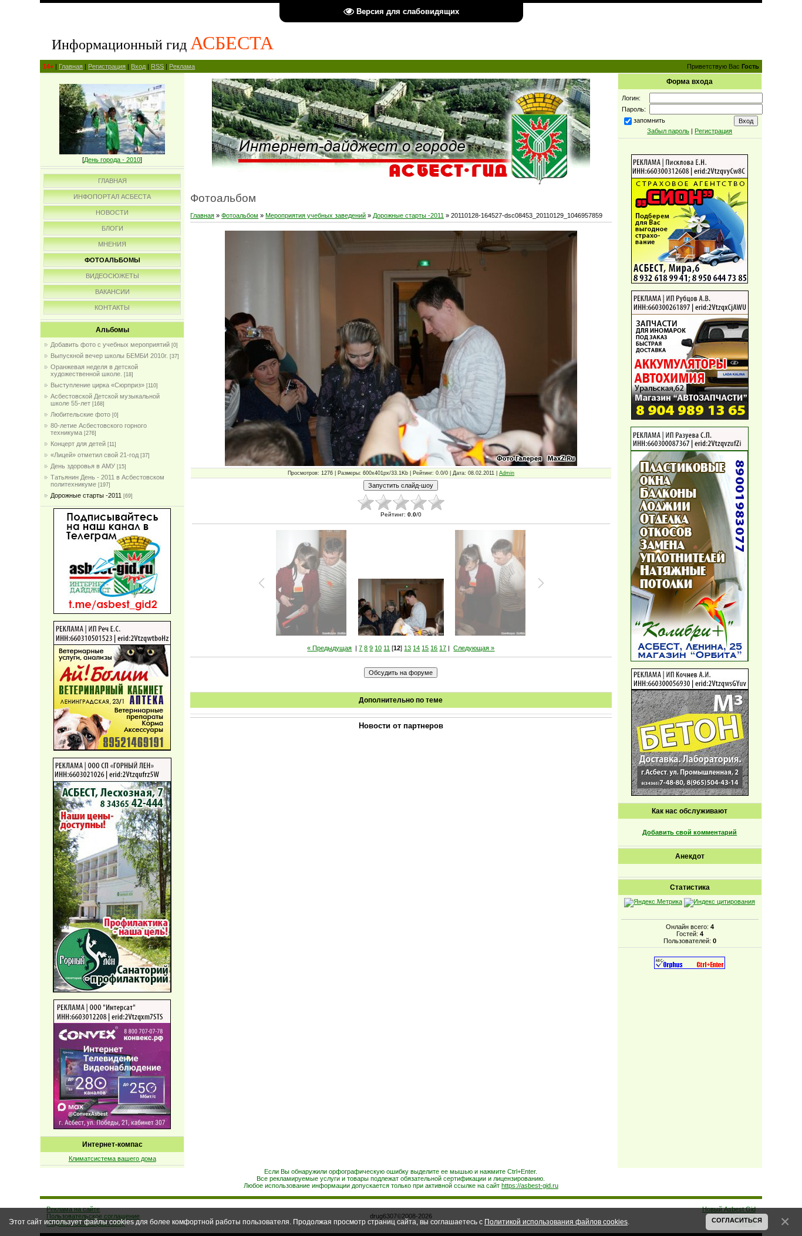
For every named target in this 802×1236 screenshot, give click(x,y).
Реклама (182, 66)
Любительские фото (80, 414)
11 (386, 647)
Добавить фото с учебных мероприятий (110, 344)
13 (407, 647)
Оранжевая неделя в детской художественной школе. (94, 370)
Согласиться (737, 1220)
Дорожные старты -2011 (86, 495)
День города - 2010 (112, 159)
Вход (138, 66)
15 (425, 647)
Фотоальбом (239, 215)
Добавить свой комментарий (689, 832)
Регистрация (107, 66)
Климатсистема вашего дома (112, 1158)
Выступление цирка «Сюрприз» (97, 385)
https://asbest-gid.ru (529, 1185)
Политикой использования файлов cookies (556, 1221)
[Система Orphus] (689, 966)
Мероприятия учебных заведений (315, 215)
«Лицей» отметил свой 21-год (94, 454)
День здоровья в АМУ (82, 466)
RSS (157, 66)
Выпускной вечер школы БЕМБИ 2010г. (109, 355)
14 (416, 647)
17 (442, 647)
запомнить (649, 120)
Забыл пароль (668, 130)
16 (433, 647)
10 (378, 647)
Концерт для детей (78, 443)
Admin (506, 473)
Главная (71, 66)
